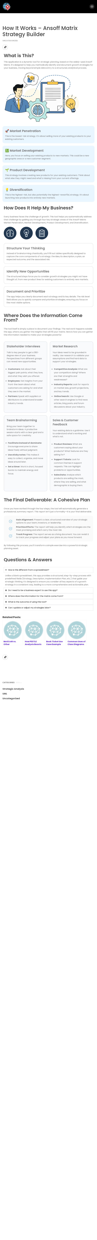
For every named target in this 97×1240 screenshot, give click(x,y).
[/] (91, 6)
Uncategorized (10, 40)
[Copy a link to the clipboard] (5, 47)
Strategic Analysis (13, 688)
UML (5, 693)
